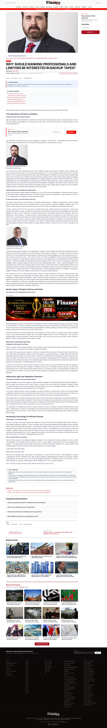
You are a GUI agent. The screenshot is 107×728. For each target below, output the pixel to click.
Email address (76, 650)
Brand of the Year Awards (69, 663)
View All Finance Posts (42, 644)
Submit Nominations (48, 667)
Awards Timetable (48, 663)
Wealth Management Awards (89, 681)
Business (31, 6)
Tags (66, 721)
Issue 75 (27, 681)
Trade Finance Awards (88, 677)
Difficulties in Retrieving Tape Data (15, 99)
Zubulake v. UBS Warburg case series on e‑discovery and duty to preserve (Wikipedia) (28, 490)
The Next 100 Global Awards (89, 679)
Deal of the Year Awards (69, 677)
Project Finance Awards (88, 669)
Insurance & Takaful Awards (69, 696)
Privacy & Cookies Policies (11, 671)
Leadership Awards (87, 663)
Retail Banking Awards (88, 704)
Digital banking (14, 78)
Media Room (47, 671)
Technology (49, 6)
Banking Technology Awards (69, 669)
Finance (37, 6)
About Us (7, 661)
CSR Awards (66, 675)
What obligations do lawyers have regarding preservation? (23, 516)
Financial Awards (87, 698)
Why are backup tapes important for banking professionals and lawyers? (27, 502)
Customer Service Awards (69, 673)
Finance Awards (67, 706)
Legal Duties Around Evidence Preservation (17, 95)
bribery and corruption (57, 181)
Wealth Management (28, 78)
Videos (66, 6)
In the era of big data (33, 424)
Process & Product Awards (89, 671)
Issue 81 (26, 669)
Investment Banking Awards (69, 698)
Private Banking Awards (88, 700)
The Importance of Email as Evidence (15, 93)
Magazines (77, 6)
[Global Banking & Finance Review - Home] (53, 3)
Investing (55, 6)
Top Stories (18, 6)
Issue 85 (27, 661)
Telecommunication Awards (89, 673)
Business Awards (67, 665)
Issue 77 (27, 677)
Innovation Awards (67, 694)
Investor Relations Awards (89, 661)
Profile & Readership (10, 665)
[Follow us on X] (58, 724)
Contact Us (8, 667)
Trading (61, 6)
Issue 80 (27, 671)
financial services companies (47, 277)
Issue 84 (27, 663)
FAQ (45, 673)
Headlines (84, 6)
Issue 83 (27, 665)
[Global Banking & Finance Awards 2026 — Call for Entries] (42, 309)
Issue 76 (27, 679)
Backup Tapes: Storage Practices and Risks (16, 97)
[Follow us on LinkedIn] (56, 724)
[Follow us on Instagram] (51, 724)
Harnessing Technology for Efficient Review (16, 103)
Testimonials (47, 669)
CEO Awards (66, 671)
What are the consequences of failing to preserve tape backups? (25, 511)
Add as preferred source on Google (69, 73)
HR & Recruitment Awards (88, 675)
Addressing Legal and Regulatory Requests (16, 101)
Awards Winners (48, 665)
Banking (43, 6)
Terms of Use (8, 673)
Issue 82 (27, 667)
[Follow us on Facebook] (53, 724)
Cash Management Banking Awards (71, 667)
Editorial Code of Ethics (88, 692)
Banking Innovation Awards (69, 702)
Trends (90, 6)
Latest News (8, 669)
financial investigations (25, 277)
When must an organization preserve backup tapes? (21, 507)
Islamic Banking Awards (88, 665)
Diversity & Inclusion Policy (89, 694)
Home (7, 58)
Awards (71, 6)
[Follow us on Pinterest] (48, 724)
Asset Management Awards (69, 661)
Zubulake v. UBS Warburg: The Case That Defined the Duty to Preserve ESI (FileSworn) (28, 492)
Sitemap (62, 721)
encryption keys (73, 366)
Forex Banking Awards (68, 692)
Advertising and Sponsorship (11, 663)
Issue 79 (27, 673)
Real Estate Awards (87, 667)
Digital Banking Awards (68, 704)
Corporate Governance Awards (70, 679)
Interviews (25, 6)
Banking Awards (67, 700)
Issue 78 (27, 675)
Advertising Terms (9, 675)
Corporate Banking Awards (69, 681)
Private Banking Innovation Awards (90, 702)
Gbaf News (16, 71)
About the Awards (48, 661)
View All (26, 692)
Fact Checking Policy (88, 696)
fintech (20, 78)
